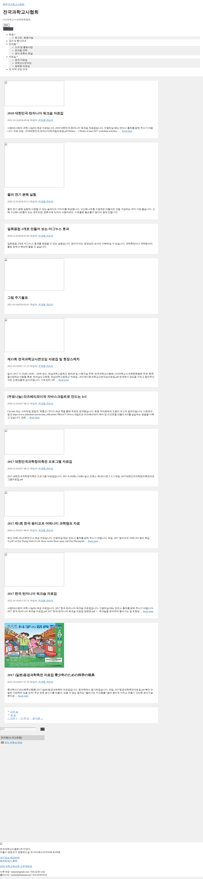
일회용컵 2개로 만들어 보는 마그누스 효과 (38, 229)
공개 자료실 (21, 60)
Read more (127, 131)
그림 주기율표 (17, 297)
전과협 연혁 (21, 50)
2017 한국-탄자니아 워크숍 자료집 (32, 593)
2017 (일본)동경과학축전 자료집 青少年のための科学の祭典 (51, 675)
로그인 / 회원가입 (24, 37)
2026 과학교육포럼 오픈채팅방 (16, 866)
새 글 (13, 715)
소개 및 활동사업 (24, 47)
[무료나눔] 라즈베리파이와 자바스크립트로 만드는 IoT (47, 396)
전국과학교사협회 (21, 12)
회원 (11, 34)
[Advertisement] (22, 793)
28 (33, 718)
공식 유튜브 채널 (24, 53)
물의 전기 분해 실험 (21, 194)
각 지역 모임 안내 (18, 69)
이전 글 (14, 712)
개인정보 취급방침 (10, 857)
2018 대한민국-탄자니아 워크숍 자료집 (35, 113)
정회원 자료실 (22, 66)
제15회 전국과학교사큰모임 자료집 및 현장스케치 (43, 359)
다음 (39, 718)
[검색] (42, 729)
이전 (11, 718)
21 (22, 718)
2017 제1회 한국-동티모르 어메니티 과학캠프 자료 (43, 523)
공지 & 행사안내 (17, 41)
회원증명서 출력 (8, 861)
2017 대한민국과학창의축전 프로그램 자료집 (39, 461)
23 (27, 718)
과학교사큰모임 (23, 63)
